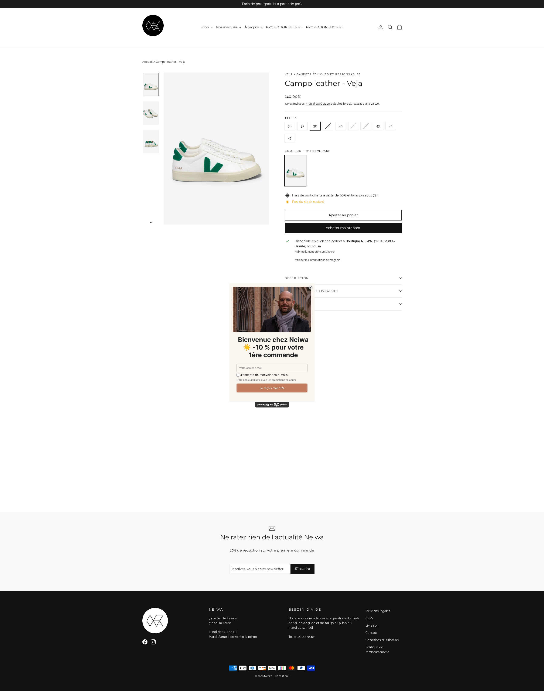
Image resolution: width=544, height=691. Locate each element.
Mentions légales (378, 611)
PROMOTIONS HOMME (325, 27)
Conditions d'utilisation (382, 640)
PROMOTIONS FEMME (284, 27)
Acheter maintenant (343, 228)
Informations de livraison (311, 291)
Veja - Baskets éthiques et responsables (323, 74)
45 (290, 138)
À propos (252, 27)
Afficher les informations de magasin (317, 260)
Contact (371, 632)
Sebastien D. (283, 676)
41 (353, 126)
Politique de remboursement (377, 650)
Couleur (307, 150)
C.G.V (369, 618)
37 (302, 126)
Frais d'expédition (318, 103)
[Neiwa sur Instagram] (153, 641)
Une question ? (300, 304)
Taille (291, 118)
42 (365, 126)
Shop (205, 27)
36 (290, 126)
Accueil (147, 61)
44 (390, 126)
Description (297, 278)
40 (341, 126)
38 (315, 126)
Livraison (372, 625)
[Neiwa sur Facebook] (144, 641)
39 (328, 126)
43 (378, 126)
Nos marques (227, 27)
